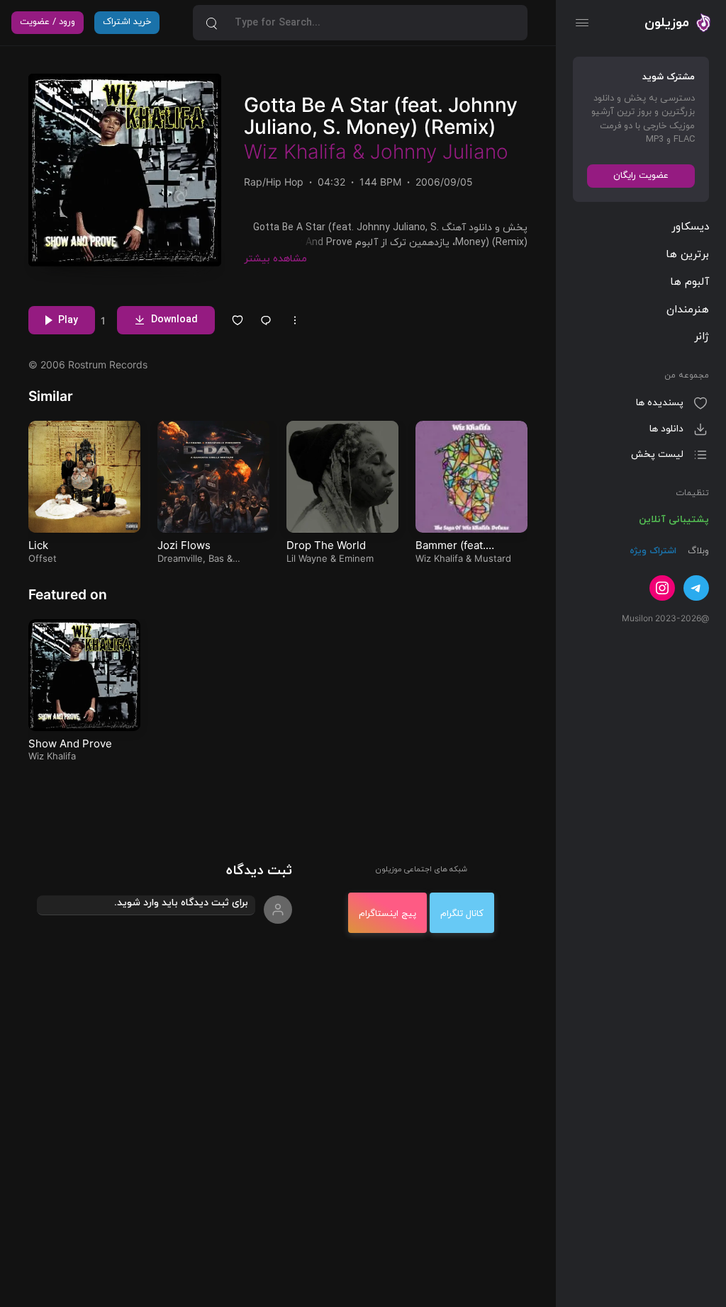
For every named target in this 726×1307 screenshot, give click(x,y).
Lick (38, 545)
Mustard (492, 558)
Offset (42, 558)
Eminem (356, 558)
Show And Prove (70, 743)
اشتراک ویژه (653, 551)
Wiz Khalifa (295, 152)
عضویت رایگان (641, 175)
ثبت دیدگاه (259, 871)
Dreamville (180, 558)
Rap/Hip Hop (273, 182)
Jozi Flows (184, 545)
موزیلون (666, 22)
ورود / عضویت (47, 22)
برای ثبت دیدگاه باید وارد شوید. (181, 903)
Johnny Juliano (439, 152)
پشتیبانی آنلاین (674, 519)
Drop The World (326, 545)
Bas (216, 558)
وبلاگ (697, 551)
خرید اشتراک (127, 22)
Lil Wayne (307, 558)
